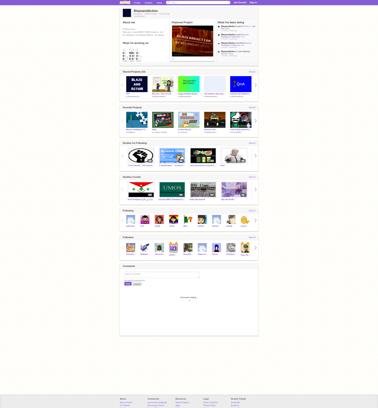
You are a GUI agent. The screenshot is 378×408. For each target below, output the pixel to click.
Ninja (154, 129)
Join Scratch (240, 2)
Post (128, 283)
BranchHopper (188, 254)
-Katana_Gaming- (160, 132)
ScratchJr (235, 405)
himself (215, 226)
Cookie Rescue (184, 129)
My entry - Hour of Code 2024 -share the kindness (163, 94)
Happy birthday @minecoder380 (189, 94)
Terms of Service (210, 402)
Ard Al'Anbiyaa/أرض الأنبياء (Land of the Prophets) (141, 199)
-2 (172, 58)
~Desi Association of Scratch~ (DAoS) (203, 165)
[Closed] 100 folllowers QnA (241, 94)
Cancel (137, 283)
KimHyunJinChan (231, 254)
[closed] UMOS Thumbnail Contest (172, 199)
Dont (223, 165)
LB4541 (172, 255)
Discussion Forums (156, 405)
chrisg (171, 226)
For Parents (125, 405)
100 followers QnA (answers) (215, 94)
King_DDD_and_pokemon (246, 255)
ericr (142, 226)
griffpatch (131, 132)
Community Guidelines (157, 402)
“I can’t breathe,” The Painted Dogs (141, 165)
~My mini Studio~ (228, 199)
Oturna (215, 254)
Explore (148, 2)
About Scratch (126, 402)
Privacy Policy (209, 405)
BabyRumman (211, 132)
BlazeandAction (133, 96)
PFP (127, 94)
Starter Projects (182, 402)
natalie (157, 226)
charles (201, 226)
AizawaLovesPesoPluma (131, 254)
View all (252, 71)
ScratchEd (235, 402)
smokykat (183, 132)
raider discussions (197, 199)
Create (137, 2)
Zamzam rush (210, 129)
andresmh (130, 226)
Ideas (159, 2)
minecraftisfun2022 (160, 254)
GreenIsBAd (236, 132)
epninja (229, 226)
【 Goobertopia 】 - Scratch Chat (172, 165)
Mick (185, 226)
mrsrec (244, 226)
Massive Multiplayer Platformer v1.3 (235, 35)
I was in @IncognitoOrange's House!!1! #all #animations (241, 129)
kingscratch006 (203, 254)
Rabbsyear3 (145, 254)
